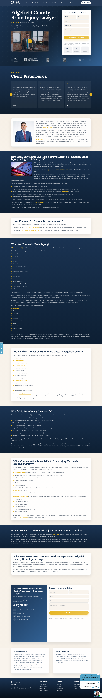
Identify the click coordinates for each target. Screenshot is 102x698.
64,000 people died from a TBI (30, 230)
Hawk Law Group (47, 127)
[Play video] (30, 41)
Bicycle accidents (20, 365)
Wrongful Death (42, 688)
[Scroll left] (12, 60)
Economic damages (19, 472)
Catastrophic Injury (43, 690)
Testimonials (59, 690)
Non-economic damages (20, 496)
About (28, 2)
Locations (46, 2)
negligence (65, 191)
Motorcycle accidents (21, 363)
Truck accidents (19, 360)
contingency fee (39, 202)
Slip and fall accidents (21, 380)
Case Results (60, 688)
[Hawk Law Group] (15, 3)
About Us (59, 684)
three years (55, 534)
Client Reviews (55, 2)
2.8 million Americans (32, 227)
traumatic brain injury (18, 248)
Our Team (59, 686)
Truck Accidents (43, 686)
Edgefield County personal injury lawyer (58, 169)
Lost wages (18, 490)
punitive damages (23, 517)
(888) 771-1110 (20, 605)
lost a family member (25, 394)
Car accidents (19, 358)
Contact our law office (42, 139)
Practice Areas (36, 2)
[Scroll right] (90, 60)
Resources (64, 2)
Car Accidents (42, 684)
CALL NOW (87, 2)
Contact (72, 2)
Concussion (15, 308)
